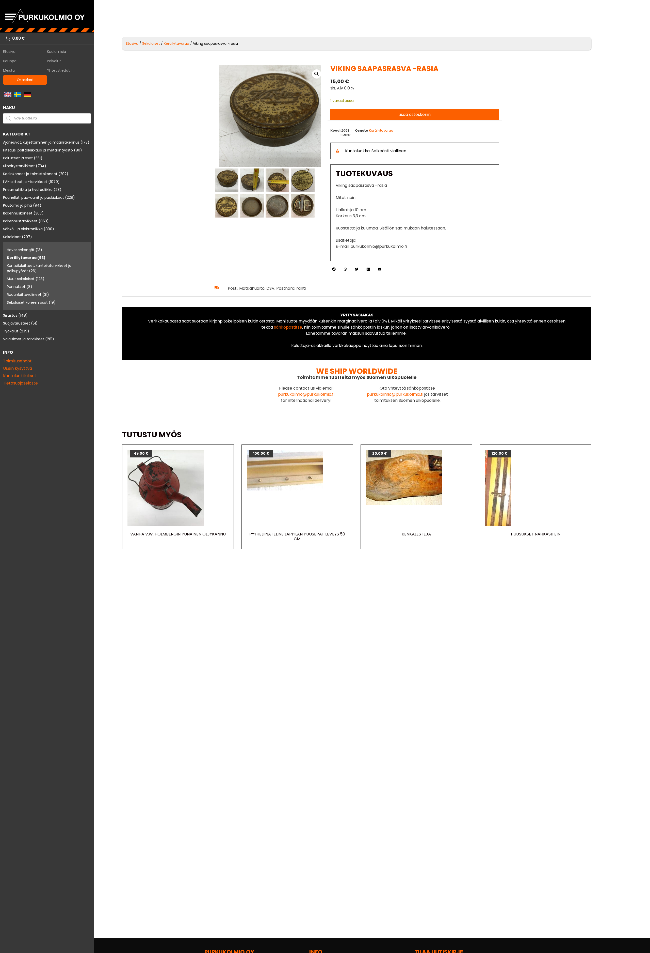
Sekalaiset (12, 236)
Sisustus (10, 315)
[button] (316, 74)
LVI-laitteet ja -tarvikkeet (25, 181)
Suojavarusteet (16, 323)
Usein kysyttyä (17, 368)
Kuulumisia (56, 51)
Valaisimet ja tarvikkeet (23, 339)
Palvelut (54, 61)
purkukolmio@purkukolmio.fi (306, 394)
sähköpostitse (288, 327)
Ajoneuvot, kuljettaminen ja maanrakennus (41, 142)
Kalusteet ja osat (18, 158)
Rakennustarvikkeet (20, 221)
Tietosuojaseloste (20, 383)
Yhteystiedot (58, 70)
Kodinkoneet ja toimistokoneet (30, 173)
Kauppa (10, 61)
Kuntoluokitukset (19, 376)
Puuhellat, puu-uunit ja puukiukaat (33, 197)
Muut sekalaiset (21, 278)
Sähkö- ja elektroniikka (23, 229)
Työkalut (10, 331)
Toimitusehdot (17, 361)
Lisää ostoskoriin (414, 114)
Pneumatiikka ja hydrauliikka (28, 189)
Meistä (9, 70)
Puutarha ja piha (17, 205)
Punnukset (16, 286)
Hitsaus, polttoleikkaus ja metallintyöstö (38, 150)
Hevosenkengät (21, 249)
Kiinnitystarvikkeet (19, 165)
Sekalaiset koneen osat (27, 302)
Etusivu (9, 51)
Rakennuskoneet (17, 213)
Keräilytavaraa (22, 257)
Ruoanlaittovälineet (24, 294)
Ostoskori (25, 79)
